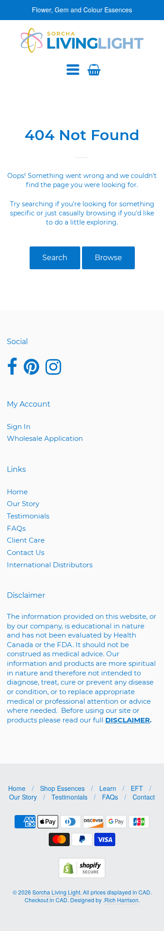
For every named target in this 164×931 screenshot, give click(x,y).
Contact (144, 796)
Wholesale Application (45, 438)
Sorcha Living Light (56, 892)
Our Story (23, 503)
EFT (137, 788)
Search (54, 257)
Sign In (19, 426)
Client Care (26, 540)
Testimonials (28, 516)
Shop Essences (62, 788)
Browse (108, 257)
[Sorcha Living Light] (82, 40)
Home (17, 491)
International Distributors (49, 564)
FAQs (16, 528)
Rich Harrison (121, 900)
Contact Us (25, 552)
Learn (107, 788)
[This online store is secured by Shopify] (82, 875)
